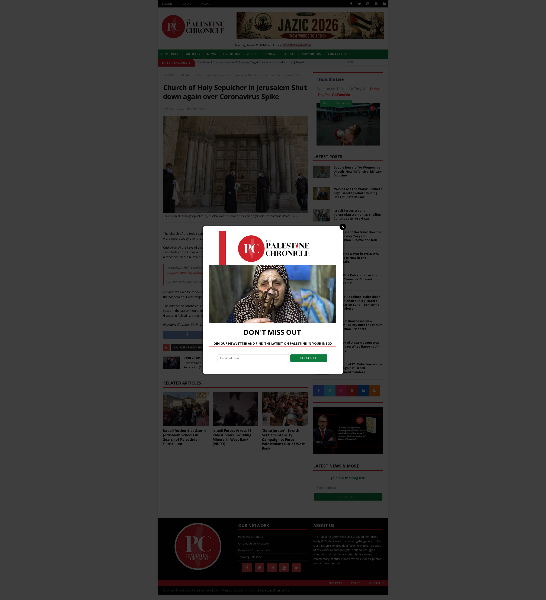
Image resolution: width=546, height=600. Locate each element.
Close (343, 227)
